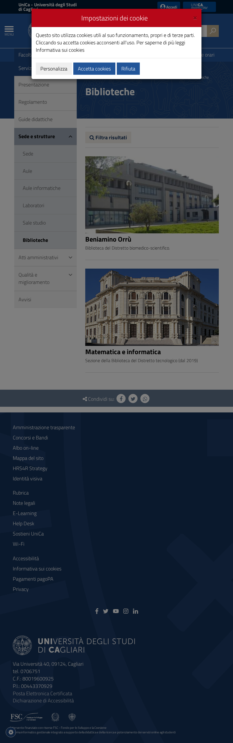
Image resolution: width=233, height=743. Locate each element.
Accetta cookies (94, 68)
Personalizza (53, 68)
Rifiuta (128, 68)
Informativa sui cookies (60, 50)
